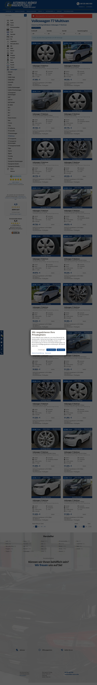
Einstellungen (41, 349)
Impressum (48, 353)
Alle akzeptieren (51, 349)
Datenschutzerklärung (38, 353)
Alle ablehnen (61, 349)
